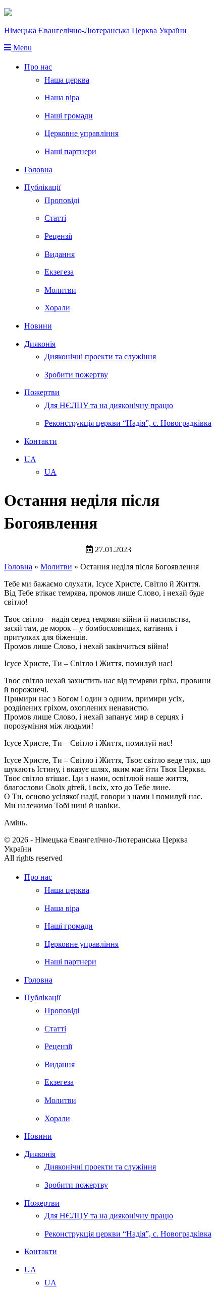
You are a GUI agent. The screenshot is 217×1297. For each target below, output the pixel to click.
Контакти (40, 441)
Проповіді (61, 200)
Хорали (57, 307)
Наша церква (66, 80)
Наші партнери (70, 151)
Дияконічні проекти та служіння (100, 356)
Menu (21, 47)
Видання (59, 254)
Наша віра (61, 97)
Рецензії (58, 236)
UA (30, 459)
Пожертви (42, 392)
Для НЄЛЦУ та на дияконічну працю (108, 405)
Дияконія (40, 344)
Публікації (42, 187)
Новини (38, 325)
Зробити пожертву (76, 374)
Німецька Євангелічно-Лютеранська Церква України (95, 30)
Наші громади (68, 115)
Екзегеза (59, 272)
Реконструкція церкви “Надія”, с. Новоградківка (127, 423)
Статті (55, 218)
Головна (38, 169)
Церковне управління (81, 133)
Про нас (38, 66)
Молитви (60, 290)
